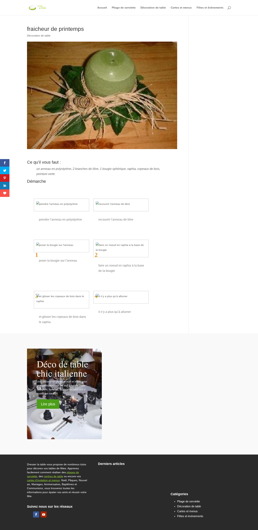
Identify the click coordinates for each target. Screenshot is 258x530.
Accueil (102, 7)
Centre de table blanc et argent (175, 371)
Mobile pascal (153, 353)
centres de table (53, 476)
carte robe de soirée (208, 465)
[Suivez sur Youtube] (44, 514)
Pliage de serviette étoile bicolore (140, 489)
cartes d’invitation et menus (43, 480)
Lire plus (48, 404)
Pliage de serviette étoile (207, 481)
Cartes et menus (181, 7)
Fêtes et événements (210, 7)
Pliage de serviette (124, 7)
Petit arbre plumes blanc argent (176, 398)
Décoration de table (153, 7)
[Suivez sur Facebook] (36, 514)
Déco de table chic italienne (62, 368)
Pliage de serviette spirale (140, 474)
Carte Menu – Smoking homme (139, 507)
